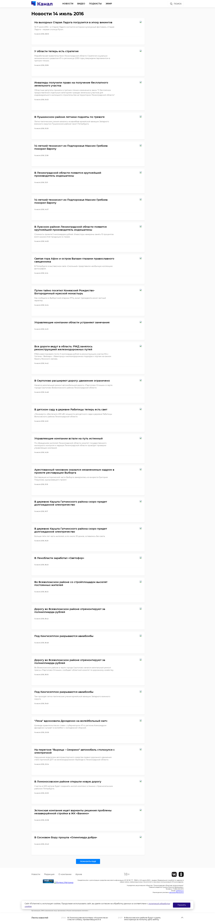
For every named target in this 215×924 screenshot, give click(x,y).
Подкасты (95, 3)
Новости (67, 3)
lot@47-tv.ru (180, 891)
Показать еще (88, 861)
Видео (81, 3)
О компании (64, 874)
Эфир (109, 3)
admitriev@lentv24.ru (176, 892)
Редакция (49, 874)
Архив (78, 874)
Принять (182, 905)
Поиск (178, 4)
